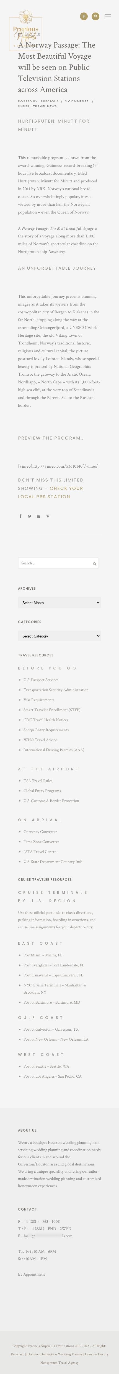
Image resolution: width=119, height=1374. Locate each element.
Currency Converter (40, 831)
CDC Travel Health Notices (46, 720)
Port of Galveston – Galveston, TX (51, 1029)
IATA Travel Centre (40, 851)
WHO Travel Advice (40, 740)
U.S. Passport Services (41, 680)
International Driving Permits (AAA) (54, 750)
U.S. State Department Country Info (53, 861)
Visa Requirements (39, 700)
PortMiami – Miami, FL (43, 955)
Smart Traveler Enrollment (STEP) (52, 710)
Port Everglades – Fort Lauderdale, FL (54, 965)
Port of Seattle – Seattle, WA (46, 1066)
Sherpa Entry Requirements (46, 730)
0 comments (77, 101)
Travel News (44, 106)
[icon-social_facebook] (85, 16)
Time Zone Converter (41, 841)
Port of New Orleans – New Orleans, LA (56, 1039)
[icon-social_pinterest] (95, 16)
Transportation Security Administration (56, 690)
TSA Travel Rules (38, 780)
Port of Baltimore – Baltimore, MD (52, 1002)
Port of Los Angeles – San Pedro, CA (53, 1076)
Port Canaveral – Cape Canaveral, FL (53, 975)
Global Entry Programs (42, 790)
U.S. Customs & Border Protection (51, 800)
